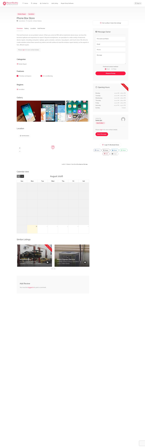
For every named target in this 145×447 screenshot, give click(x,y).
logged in (31, 287)
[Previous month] (18, 176)
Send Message (101, 134)
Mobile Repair (22, 14)
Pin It (106, 153)
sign (23, 50)
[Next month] (22, 176)
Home (26, 3)
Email (115, 153)
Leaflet (63, 164)
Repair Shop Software (67, 3)
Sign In (139, 3)
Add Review (41, 28)
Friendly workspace (25, 76)
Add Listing (54, 3)
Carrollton (31, 14)
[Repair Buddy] (10, 3)
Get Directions (25, 135)
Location (33, 28)
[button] (19, 148)
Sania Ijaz (98, 120)
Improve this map (83, 164)
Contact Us (45, 3)
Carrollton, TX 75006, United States (30, 21)
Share (97, 150)
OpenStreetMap (75, 164)
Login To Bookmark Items (111, 144)
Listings (34, 3)
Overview (20, 28)
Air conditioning (48, 76)
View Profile (99, 123)
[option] (29, 111)
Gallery (26, 28)
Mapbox (68, 164)
